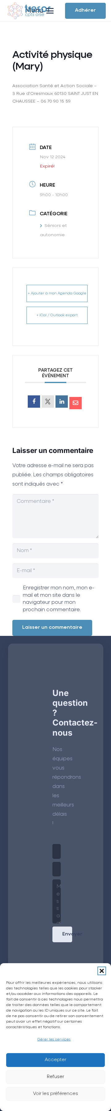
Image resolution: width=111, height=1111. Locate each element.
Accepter (55, 1059)
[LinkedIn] (62, 401)
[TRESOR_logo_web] (29, 11)
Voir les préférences (55, 1093)
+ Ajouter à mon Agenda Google (57, 293)
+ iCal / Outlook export (57, 315)
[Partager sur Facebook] (34, 401)
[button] (102, 971)
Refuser (55, 1076)
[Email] (75, 403)
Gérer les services (54, 1039)
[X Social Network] (48, 401)
